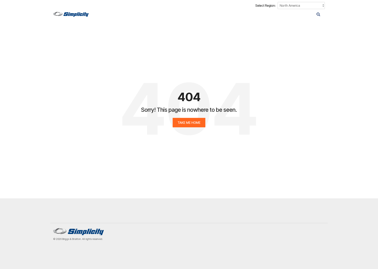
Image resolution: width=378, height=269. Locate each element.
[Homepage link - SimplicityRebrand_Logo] (78, 233)
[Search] (318, 14)
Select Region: (265, 5)
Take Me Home (189, 123)
